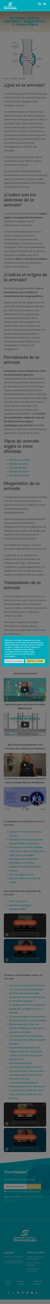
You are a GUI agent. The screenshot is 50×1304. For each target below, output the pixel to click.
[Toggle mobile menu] (44, 4)
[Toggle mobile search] (39, 4)
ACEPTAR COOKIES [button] (35, 661)
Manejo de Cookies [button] (14, 661)
